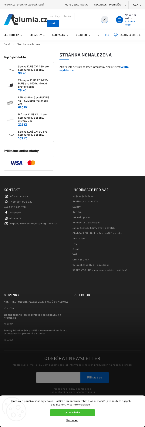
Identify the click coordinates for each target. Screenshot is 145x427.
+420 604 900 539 (20, 201)
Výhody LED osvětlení (86, 222)
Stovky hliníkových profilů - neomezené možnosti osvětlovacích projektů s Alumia (36, 332)
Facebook (15, 212)
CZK (136, 4)
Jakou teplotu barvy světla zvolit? (93, 227)
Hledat (53, 23)
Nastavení (72, 420)
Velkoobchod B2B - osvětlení (90, 264)
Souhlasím (74, 412)
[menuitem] (15, 35)
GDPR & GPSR (80, 259)
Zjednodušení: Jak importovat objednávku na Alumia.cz (32, 316)
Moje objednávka (76, 4)
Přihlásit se (94, 377)
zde (87, 404)
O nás (75, 248)
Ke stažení (79, 238)
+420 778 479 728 (15, 206)
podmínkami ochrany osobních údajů (72, 391)
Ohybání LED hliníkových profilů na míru (97, 233)
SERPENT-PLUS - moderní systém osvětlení (99, 270)
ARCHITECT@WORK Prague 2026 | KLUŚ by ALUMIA (36, 301)
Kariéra (77, 211)
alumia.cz (15, 217)
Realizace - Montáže (107, 4)
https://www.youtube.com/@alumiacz (33, 223)
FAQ (74, 243)
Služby (76, 206)
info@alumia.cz (18, 196)
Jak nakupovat (81, 217)
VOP (75, 254)
